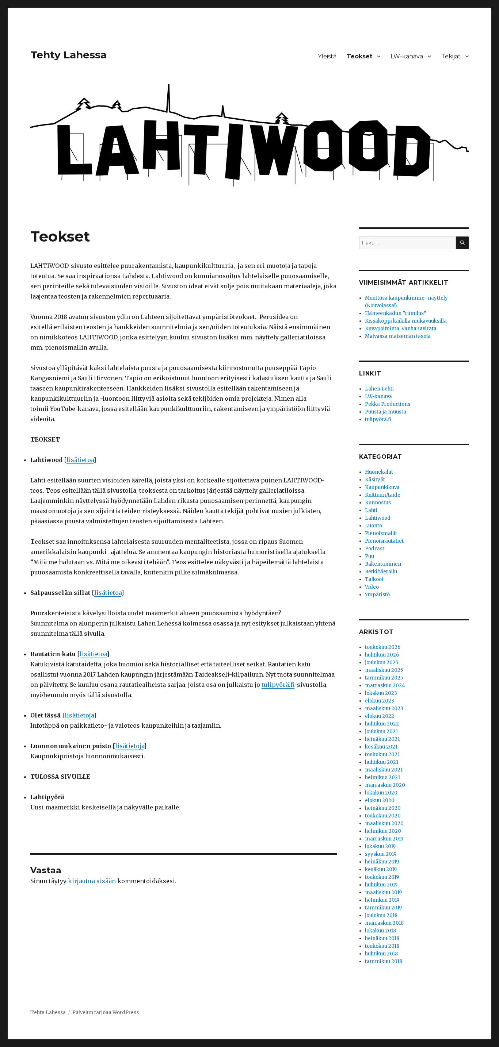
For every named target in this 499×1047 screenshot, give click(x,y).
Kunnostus (378, 503)
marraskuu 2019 (384, 839)
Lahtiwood (378, 518)
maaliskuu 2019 (383, 892)
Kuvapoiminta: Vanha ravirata (401, 329)
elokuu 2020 (380, 800)
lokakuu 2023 (381, 693)
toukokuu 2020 (383, 816)
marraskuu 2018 (384, 923)
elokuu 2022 (379, 716)
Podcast (374, 549)
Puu (369, 556)
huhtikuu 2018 (381, 954)
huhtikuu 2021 (381, 762)
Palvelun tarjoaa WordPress (105, 1012)
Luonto (373, 526)
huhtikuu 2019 (381, 885)
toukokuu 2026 (382, 647)
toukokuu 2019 (382, 877)
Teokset (359, 56)
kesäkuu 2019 (381, 869)
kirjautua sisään (92, 881)
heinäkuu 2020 (383, 808)
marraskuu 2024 (385, 685)
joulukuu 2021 (381, 731)
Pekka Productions (387, 404)
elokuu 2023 (379, 701)
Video (372, 587)
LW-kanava (407, 56)
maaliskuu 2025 (384, 670)
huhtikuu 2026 (382, 655)
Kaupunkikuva (382, 487)
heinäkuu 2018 (382, 938)
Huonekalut (379, 472)
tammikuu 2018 (383, 961)
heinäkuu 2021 (382, 739)
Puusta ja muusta (385, 412)
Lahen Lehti (379, 389)
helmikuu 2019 (382, 900)
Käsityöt (375, 480)
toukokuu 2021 (382, 754)
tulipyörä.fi (278, 684)
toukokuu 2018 (382, 946)
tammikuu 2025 (384, 678)
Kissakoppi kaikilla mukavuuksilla (406, 321)
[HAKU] (462, 242)
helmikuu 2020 (383, 831)
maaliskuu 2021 (384, 770)
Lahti (371, 510)
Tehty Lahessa (68, 55)
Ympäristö (377, 595)
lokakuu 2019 (380, 846)
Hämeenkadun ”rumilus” (395, 313)
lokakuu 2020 (381, 793)
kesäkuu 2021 (381, 747)
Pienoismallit (381, 533)
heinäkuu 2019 (382, 862)
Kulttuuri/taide (382, 495)
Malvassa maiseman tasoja (398, 336)
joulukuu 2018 (381, 915)
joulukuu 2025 (381, 662)
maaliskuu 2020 (384, 823)
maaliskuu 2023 (384, 708)
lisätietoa (80, 459)
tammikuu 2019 (383, 908)
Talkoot (374, 579)
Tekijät (451, 56)
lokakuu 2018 (380, 931)
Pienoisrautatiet (384, 541)
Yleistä (327, 56)
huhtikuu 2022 (382, 724)
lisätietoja (79, 715)
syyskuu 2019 (380, 854)
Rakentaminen (383, 564)
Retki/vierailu (381, 572)
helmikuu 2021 (382, 777)
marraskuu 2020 (385, 785)
